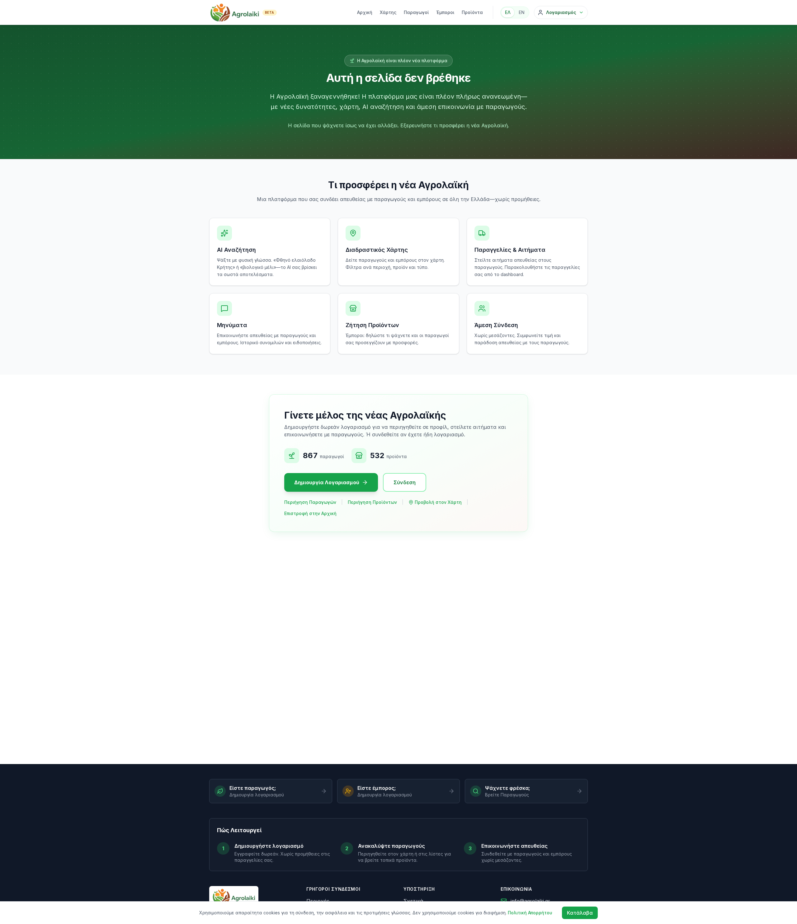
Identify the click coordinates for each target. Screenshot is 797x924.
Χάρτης (388, 12)
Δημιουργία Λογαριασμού (326, 482)
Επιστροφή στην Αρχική (310, 513)
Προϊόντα (472, 12)
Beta (269, 12)
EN (522, 12)
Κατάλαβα (580, 913)
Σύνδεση (405, 482)
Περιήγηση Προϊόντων (372, 502)
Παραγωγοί (416, 12)
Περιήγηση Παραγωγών (310, 502)
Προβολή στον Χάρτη (438, 502)
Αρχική (364, 12)
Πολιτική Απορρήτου (530, 912)
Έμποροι (445, 12)
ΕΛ (508, 12)
